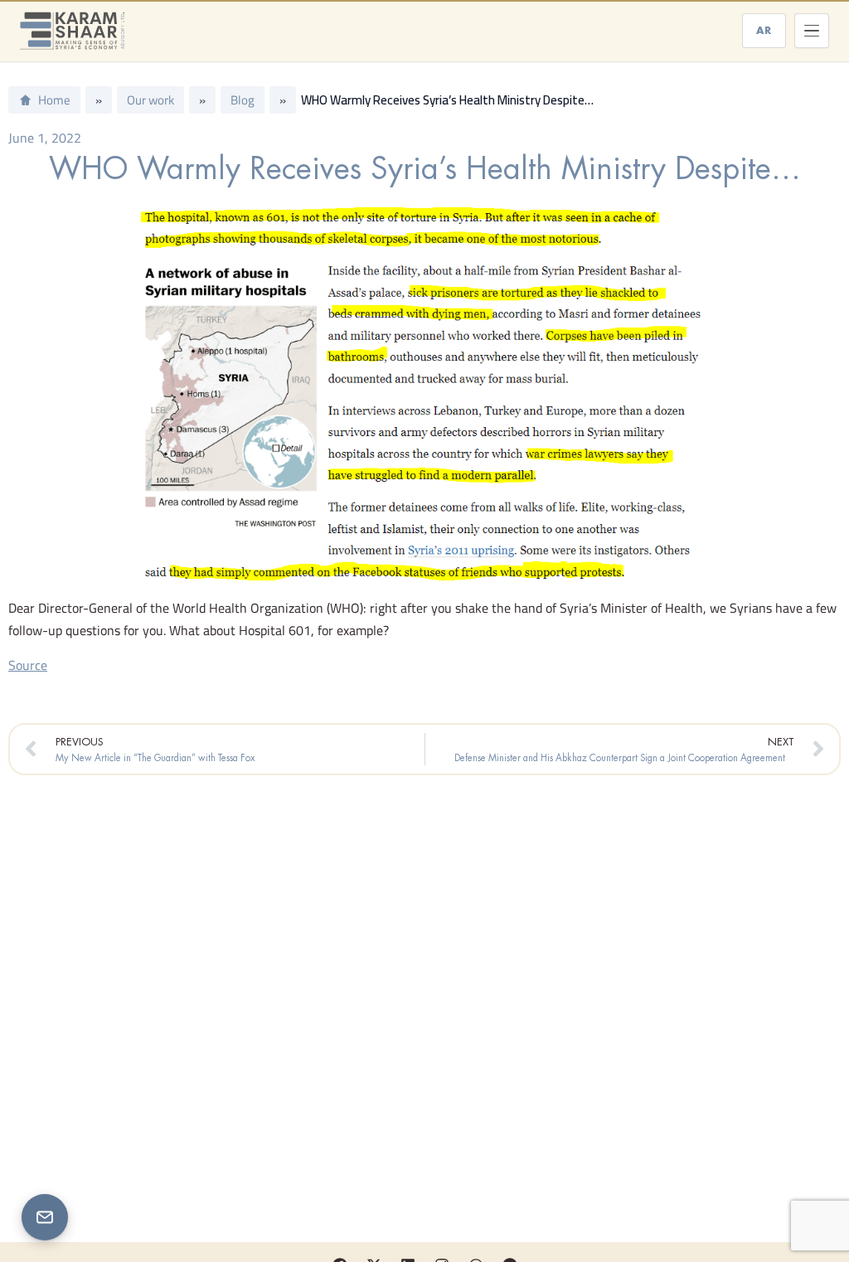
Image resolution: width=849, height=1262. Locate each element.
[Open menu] (811, 30)
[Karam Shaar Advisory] (72, 31)
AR (764, 30)
